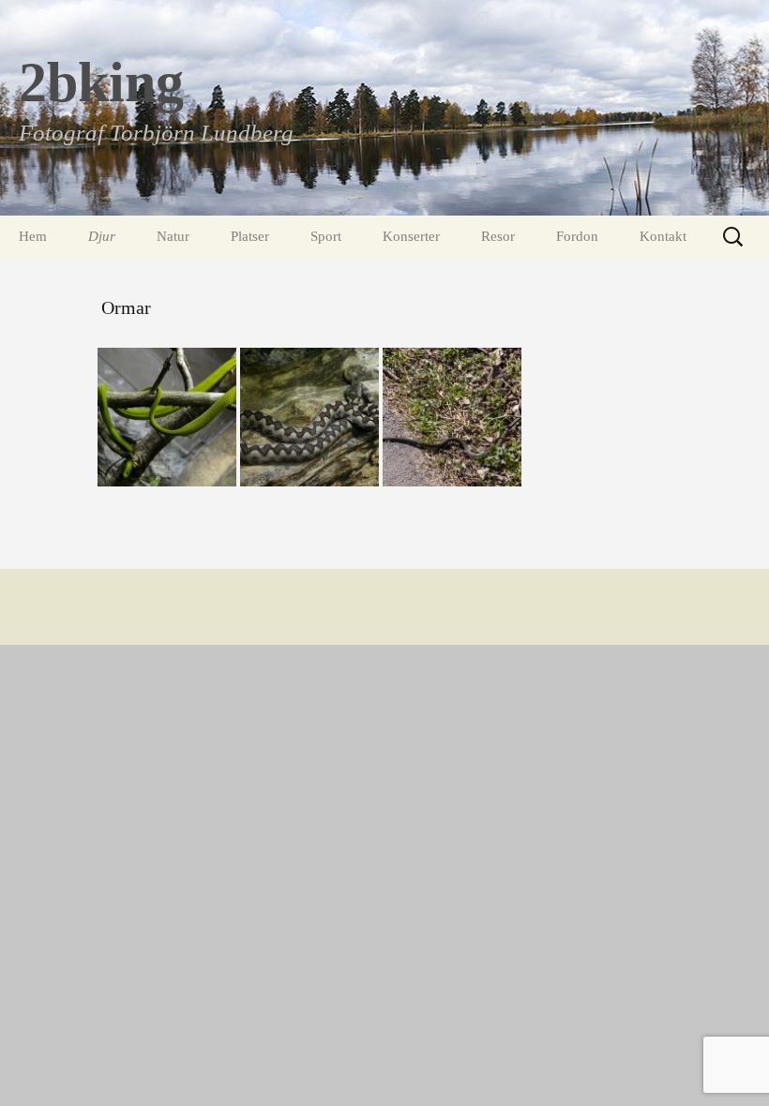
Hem (33, 236)
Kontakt (663, 236)
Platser (250, 236)
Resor (498, 236)
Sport (325, 236)
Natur (173, 236)
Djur (101, 236)
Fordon (577, 236)
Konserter (411, 236)
